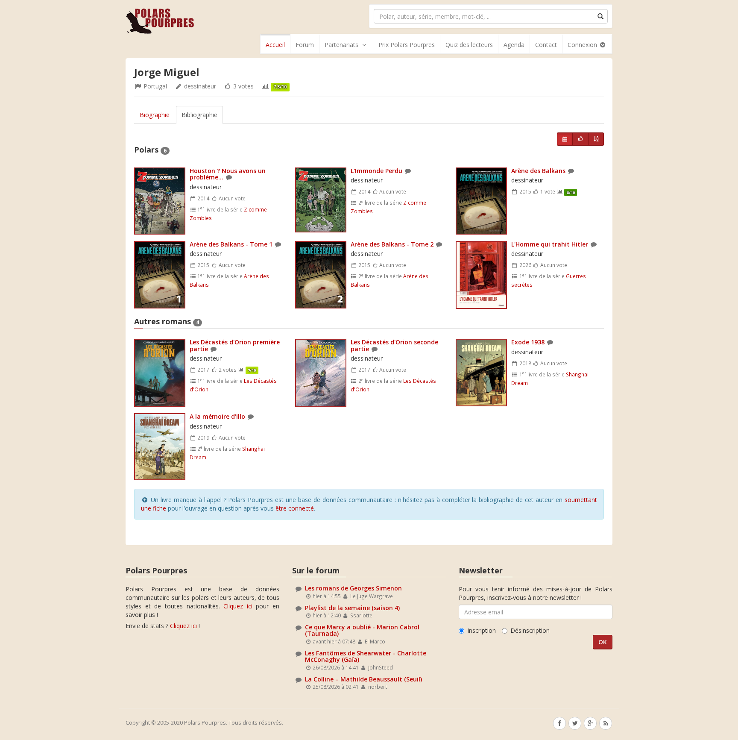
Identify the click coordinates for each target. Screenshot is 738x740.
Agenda (514, 45)
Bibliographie (199, 115)
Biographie (155, 115)
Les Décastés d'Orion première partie (235, 345)
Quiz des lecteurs (469, 45)
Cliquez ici (237, 606)
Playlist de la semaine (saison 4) (352, 608)
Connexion (583, 45)
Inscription (481, 630)
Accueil (275, 45)
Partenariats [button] (341, 45)
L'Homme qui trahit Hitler (549, 244)
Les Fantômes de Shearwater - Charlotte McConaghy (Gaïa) (365, 656)
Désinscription (530, 630)
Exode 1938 (528, 342)
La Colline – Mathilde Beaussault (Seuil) (363, 679)
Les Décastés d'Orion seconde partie (394, 345)
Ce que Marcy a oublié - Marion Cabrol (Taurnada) (362, 630)
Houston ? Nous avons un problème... (228, 174)
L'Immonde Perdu (376, 171)
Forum (305, 45)
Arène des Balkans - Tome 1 (231, 244)
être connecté (294, 508)
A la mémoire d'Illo (217, 416)
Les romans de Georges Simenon (353, 588)
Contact (546, 45)
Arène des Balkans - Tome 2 (392, 244)
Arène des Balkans (538, 171)
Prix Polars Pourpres (406, 45)
